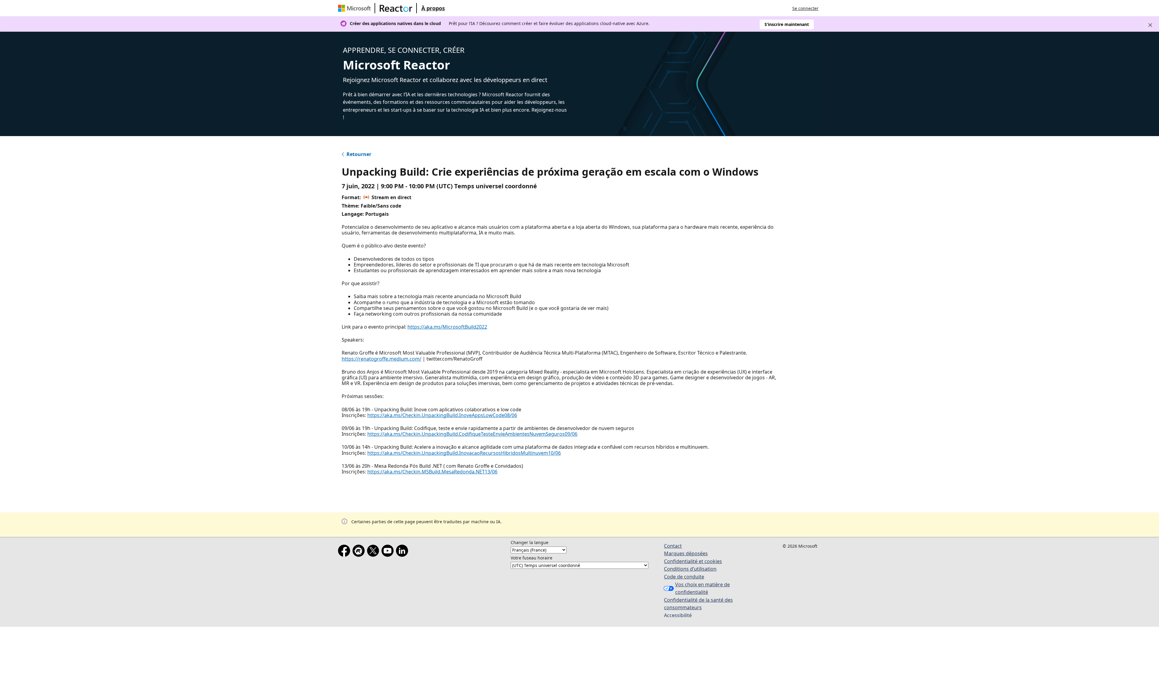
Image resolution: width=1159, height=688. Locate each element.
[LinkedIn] (403, 552)
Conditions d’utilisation (690, 568)
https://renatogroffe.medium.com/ (381, 358)
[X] (374, 552)
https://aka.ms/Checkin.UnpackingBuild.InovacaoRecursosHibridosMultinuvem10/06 (464, 453)
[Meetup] (360, 552)
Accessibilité (678, 615)
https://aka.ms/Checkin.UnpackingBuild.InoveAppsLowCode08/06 (442, 415)
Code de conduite (684, 576)
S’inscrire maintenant (787, 24)
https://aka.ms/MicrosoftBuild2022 (447, 326)
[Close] (1150, 25)
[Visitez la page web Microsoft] (355, 8)
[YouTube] (389, 552)
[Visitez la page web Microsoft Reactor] (396, 8)
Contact (673, 546)
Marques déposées (686, 553)
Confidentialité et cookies (693, 561)
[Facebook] (345, 552)
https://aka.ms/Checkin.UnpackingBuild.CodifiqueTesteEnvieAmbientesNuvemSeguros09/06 (472, 434)
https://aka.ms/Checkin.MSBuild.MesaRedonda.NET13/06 (432, 471)
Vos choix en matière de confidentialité (702, 588)
